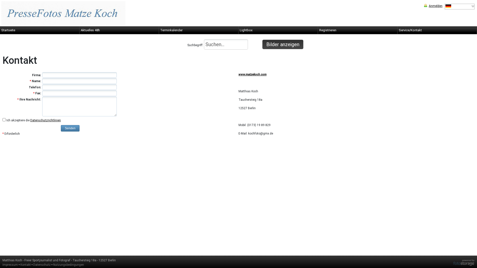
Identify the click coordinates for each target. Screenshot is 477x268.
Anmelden (435, 6)
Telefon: (35, 87)
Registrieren (327, 30)
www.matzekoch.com (252, 74)
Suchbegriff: (195, 45)
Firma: (36, 75)
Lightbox (246, 30)
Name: (35, 81)
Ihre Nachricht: (29, 99)
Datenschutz (42, 265)
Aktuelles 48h (90, 30)
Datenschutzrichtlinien (45, 120)
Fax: (37, 93)
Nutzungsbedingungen (68, 265)
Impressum (10, 265)
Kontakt (25, 265)
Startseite (8, 30)
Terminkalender (171, 30)
